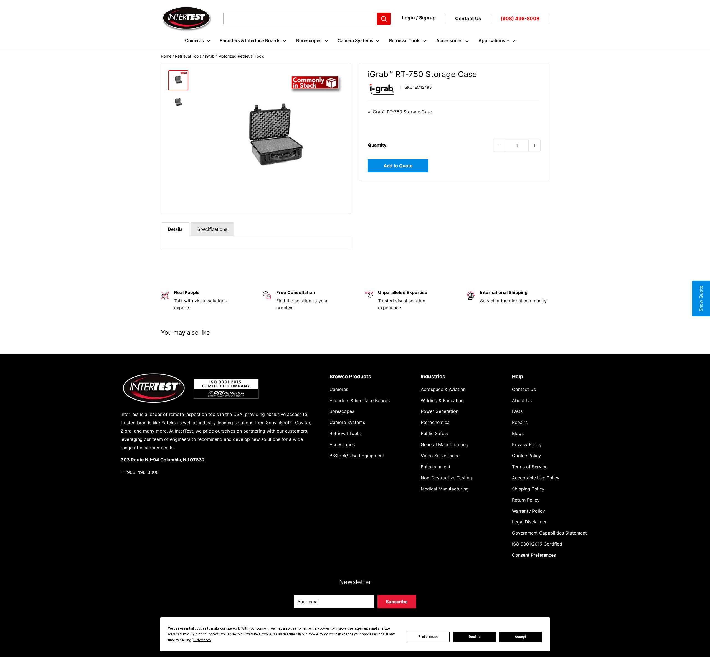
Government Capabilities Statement (549, 533)
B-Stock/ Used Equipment (356, 455)
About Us (522, 400)
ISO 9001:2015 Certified (537, 544)
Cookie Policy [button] (317, 634)
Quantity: (378, 145)
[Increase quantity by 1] (534, 145)
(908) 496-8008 (520, 18)
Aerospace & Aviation (443, 389)
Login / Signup (419, 18)
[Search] (384, 19)
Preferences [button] (202, 640)
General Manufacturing (444, 444)
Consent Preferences (534, 555)
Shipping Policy (528, 489)
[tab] (175, 229)
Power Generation (439, 411)
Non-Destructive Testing (446, 477)
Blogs (518, 433)
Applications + (493, 40)
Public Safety (434, 433)
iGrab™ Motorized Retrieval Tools (234, 56)
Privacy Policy (527, 444)
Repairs (520, 422)
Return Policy (526, 500)
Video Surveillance (440, 455)
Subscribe (397, 601)
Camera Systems (355, 40)
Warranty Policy (528, 511)
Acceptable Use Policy (535, 477)
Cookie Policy (526, 455)
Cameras (194, 40)
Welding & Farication (442, 400)
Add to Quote (398, 165)
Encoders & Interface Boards (250, 40)
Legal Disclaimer (529, 522)
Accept (520, 637)
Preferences (428, 637)
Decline (474, 637)
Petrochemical (436, 422)
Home (166, 56)
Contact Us (468, 18)
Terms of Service (529, 466)
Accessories (449, 40)
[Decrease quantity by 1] (499, 145)
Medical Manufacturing (445, 489)
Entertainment (435, 466)
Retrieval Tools (404, 40)
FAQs (517, 411)
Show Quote (701, 298)
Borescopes (309, 40)
